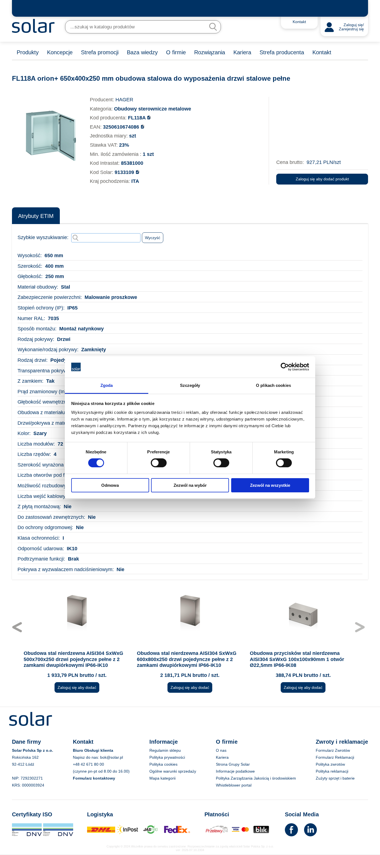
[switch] (159, 462)
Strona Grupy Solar (233, 764)
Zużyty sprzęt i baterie (335, 778)
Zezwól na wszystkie (270, 485)
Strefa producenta (282, 52)
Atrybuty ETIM (36, 216)
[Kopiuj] (149, 117)
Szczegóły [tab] (190, 385)
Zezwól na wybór (190, 485)
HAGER (124, 99)
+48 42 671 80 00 (88, 764)
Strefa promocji (100, 52)
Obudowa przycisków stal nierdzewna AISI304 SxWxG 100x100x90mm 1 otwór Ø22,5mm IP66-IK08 (297, 659)
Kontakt (321, 52)
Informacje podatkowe (235, 771)
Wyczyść (152, 237)
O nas (221, 750)
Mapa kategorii (162, 778)
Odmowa (110, 485)
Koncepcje (60, 52)
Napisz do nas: (86, 757)
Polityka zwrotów (330, 764)
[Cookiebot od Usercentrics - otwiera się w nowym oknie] (284, 367)
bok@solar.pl (111, 757)
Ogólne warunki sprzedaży (172, 771)
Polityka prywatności (167, 757)
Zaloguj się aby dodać (77, 687)
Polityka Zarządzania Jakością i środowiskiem (256, 778)
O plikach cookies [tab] (273, 385)
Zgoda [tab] (106, 385)
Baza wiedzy (142, 52)
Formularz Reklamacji (335, 757)
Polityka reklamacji (332, 771)
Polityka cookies (163, 764)
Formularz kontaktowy (94, 778)
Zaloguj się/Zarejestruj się (351, 27)
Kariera (242, 52)
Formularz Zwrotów (333, 750)
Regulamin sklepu (165, 750)
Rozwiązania (209, 52)
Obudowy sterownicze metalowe (152, 109)
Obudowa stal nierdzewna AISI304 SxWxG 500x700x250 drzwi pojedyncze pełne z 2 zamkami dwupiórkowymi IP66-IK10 (73, 659)
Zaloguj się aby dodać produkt (322, 179)
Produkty (28, 52)
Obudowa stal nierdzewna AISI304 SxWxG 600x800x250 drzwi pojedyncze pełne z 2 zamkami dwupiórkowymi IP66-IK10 (186, 659)
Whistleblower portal (233, 785)
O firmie (176, 52)
